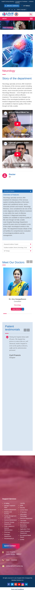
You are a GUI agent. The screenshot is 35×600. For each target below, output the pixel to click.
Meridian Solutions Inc (18, 580)
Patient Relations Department (25, 532)
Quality (22, 539)
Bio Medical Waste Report (25, 536)
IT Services (23, 512)
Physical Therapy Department (9, 523)
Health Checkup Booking (8, 1)
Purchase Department (7, 535)
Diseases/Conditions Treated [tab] (11, 244)
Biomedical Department (23, 526)
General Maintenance (10, 520)
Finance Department (10, 509)
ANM (21, 505)
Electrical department (26, 518)
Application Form (25, 529)
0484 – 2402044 (11, 560)
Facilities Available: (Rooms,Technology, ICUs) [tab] (15, 247)
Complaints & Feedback (21, 1)
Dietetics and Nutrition (8, 512)
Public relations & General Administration (9, 528)
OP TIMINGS (26, 5)
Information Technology (23, 515)
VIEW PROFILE (16, 309)
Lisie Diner (23, 520)
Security (22, 507)
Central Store (24, 510)
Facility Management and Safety (10, 517)
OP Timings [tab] (7, 251)
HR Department (24, 523)
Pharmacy (7, 532)
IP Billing (6, 503)
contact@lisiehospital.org (14, 566)
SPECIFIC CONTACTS (13, 5)
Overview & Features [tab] (9, 191)
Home (4, 27)
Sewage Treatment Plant (9, 506)
